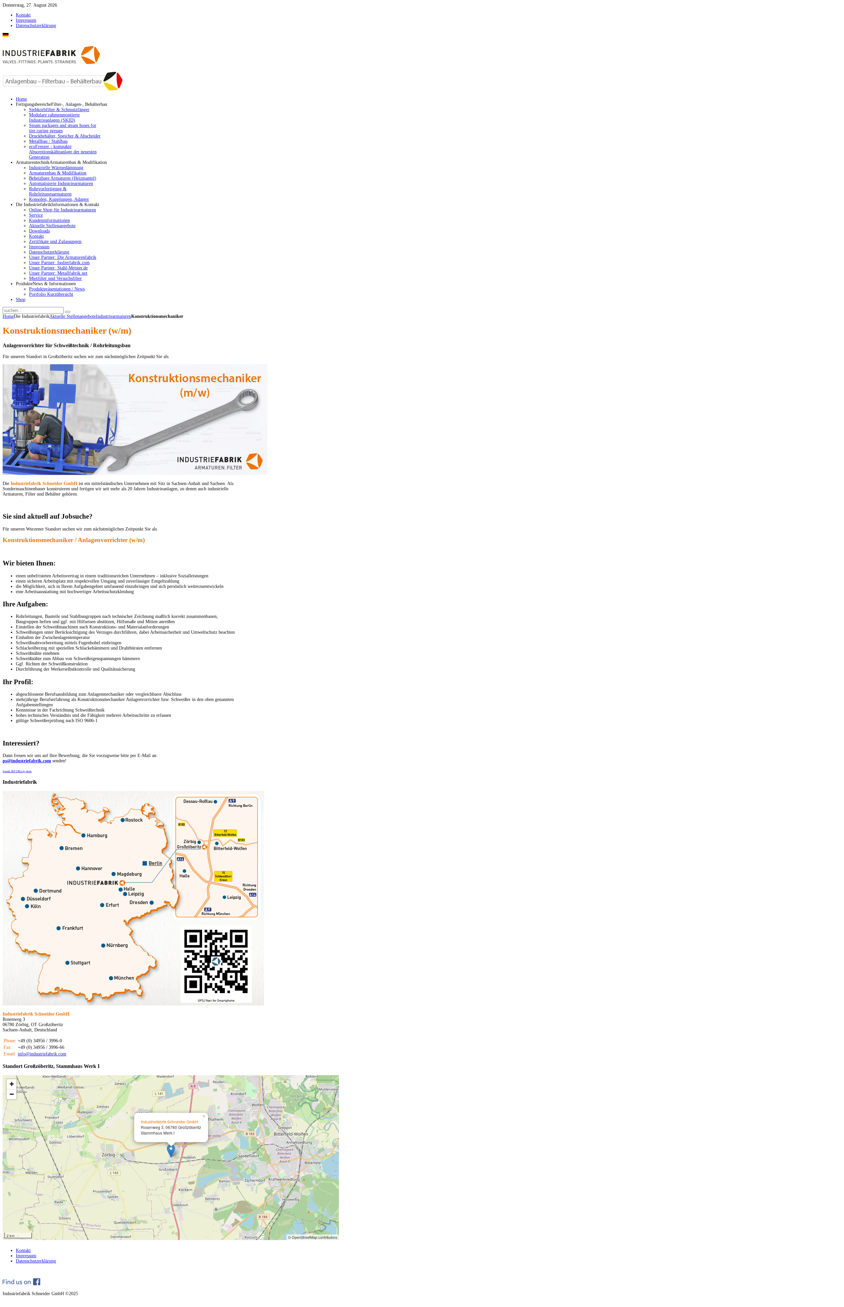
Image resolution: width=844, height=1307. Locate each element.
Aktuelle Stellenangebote (72, 316)
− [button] (12, 1094)
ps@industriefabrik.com (27, 760)
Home (8, 316)
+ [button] (12, 1084)
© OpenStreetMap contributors (312, 1237)
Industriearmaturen (113, 316)
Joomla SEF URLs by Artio (17, 771)
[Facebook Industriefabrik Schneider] (21, 1283)
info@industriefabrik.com (42, 1053)
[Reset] (67, 312)
